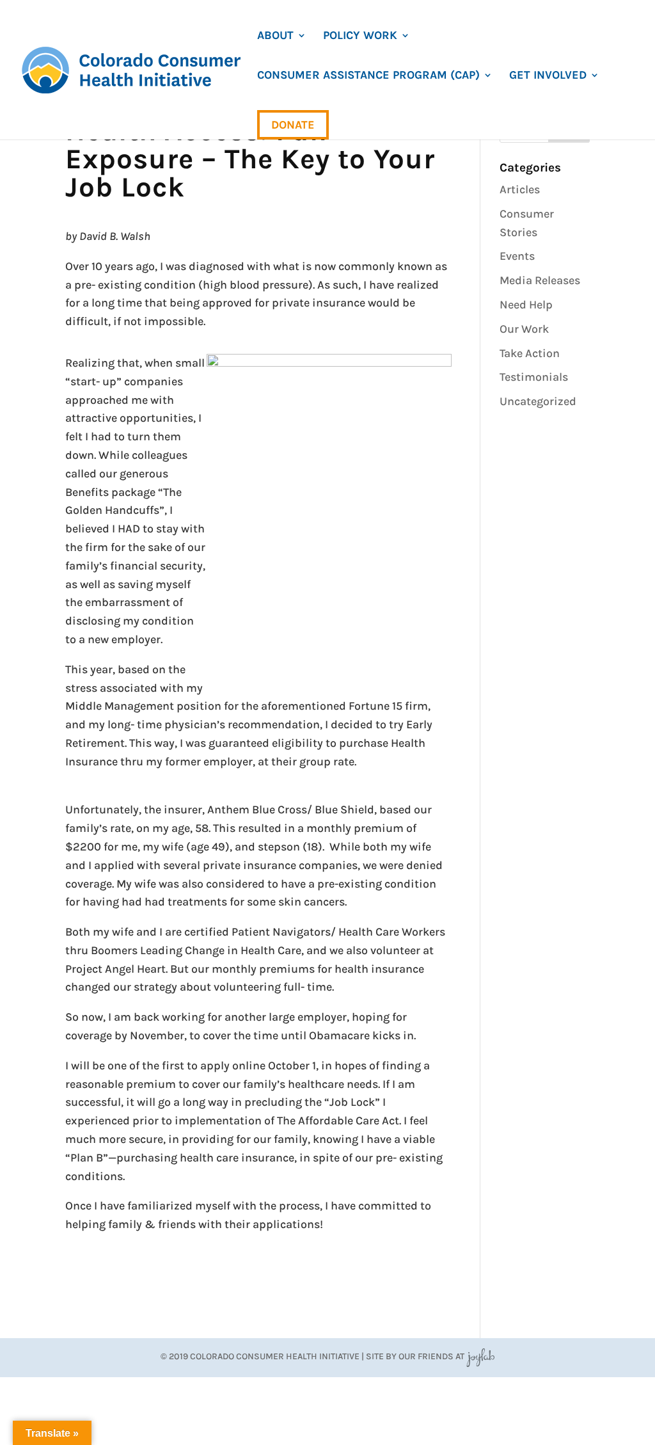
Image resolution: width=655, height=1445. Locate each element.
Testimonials (534, 377)
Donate (293, 125)
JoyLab (480, 1356)
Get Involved (548, 76)
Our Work (524, 329)
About (275, 36)
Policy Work (360, 36)
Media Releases (540, 280)
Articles (520, 189)
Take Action (530, 353)
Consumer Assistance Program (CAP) (368, 76)
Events (517, 256)
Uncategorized (538, 401)
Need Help (526, 305)
